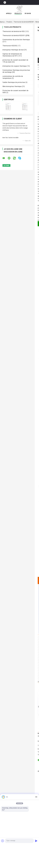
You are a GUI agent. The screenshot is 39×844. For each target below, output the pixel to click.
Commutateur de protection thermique (16, 40)
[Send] (36, 841)
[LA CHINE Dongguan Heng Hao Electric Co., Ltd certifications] (8, 106)
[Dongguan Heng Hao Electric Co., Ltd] (19, 9)
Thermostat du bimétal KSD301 (24, 22)
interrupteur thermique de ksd (12, 50)
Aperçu (9, 13)
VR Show (28, 13)
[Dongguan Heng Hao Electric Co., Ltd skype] (21, 158)
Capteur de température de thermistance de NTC (12, 55)
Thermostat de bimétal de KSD (13, 31)
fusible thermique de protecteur (13, 82)
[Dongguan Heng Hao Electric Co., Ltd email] (5, 158)
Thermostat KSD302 (9, 46)
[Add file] (2, 841)
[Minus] (36, 797)
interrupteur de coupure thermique (14, 66)
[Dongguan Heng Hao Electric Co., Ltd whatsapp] (10, 158)
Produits (18, 13)
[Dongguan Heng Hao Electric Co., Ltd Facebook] (5, 2)
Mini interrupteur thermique (12, 86)
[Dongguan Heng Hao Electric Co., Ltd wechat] (15, 158)
